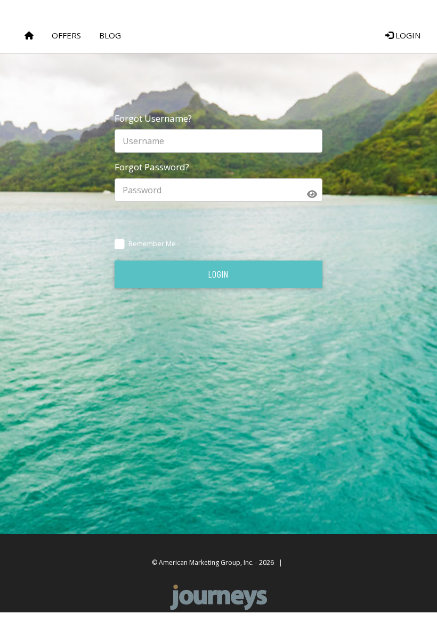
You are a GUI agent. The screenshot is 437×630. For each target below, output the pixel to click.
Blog (110, 35)
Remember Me (152, 243)
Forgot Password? (152, 167)
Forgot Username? (153, 118)
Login (406, 35)
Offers (66, 35)
